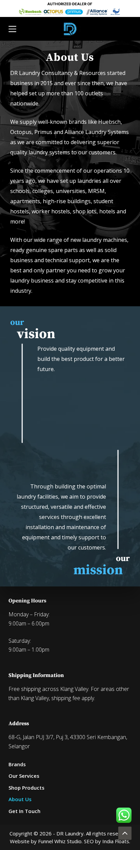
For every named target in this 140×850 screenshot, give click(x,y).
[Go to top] (125, 833)
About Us (20, 799)
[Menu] (12, 29)
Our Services (23, 776)
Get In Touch (24, 811)
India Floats (115, 841)
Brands (17, 764)
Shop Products (26, 788)
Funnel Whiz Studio (60, 841)
